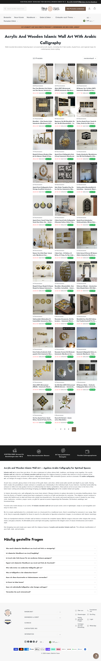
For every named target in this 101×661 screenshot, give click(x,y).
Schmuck (27, 623)
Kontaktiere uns (30, 628)
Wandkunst (31, 17)
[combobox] (15, 9)
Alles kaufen (73, 2)
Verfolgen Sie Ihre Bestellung (88, 2)
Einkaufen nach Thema (64, 17)
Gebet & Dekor (45, 17)
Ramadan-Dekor (10, 21)
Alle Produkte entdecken (75, 9)
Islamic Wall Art (62, 518)
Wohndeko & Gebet (31, 617)
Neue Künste (19, 17)
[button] (96, 656)
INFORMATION (29, 634)
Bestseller (7, 17)
